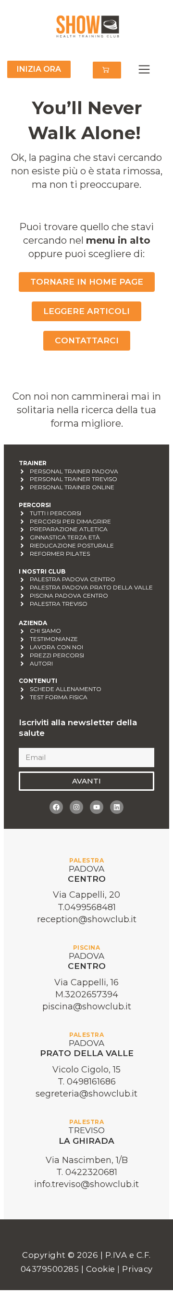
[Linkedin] (117, 807)
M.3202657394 (86, 994)
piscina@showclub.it (86, 1006)
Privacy (137, 1269)
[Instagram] (76, 807)
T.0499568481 (87, 907)
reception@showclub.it (86, 919)
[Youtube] (96, 807)
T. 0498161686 (87, 1081)
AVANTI (86, 780)
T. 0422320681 (86, 1172)
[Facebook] (56, 807)
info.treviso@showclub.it (86, 1184)
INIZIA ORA (39, 69)
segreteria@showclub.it (86, 1093)
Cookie (102, 1269)
